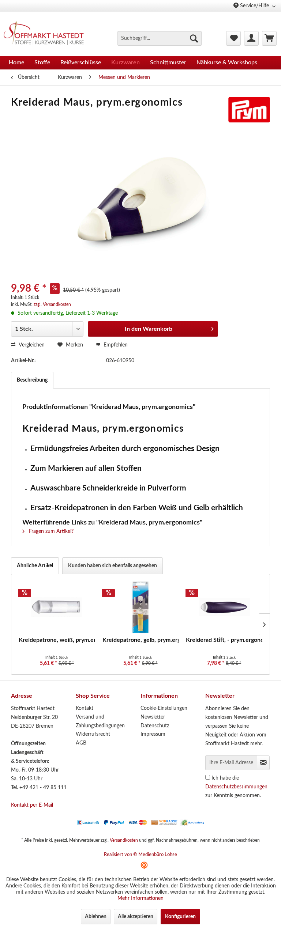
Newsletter (152, 717)
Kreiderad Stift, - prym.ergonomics (224, 640)
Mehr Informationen (140, 898)
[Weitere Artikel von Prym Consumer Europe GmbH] (249, 109)
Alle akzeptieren (135, 916)
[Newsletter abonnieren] (263, 762)
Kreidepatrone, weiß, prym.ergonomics (57, 640)
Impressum (152, 734)
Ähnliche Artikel (35, 565)
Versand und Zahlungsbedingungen (100, 721)
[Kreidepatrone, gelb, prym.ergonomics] (140, 607)
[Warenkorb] (269, 38)
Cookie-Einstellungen (163, 708)
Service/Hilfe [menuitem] (254, 5)
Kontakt (84, 708)
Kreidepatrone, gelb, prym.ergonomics (140, 640)
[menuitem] (159, 38)
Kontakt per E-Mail (32, 805)
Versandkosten (124, 840)
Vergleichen (31, 345)
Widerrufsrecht (93, 734)
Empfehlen (115, 345)
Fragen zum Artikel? (50, 531)
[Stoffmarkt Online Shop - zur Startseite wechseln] (47, 34)
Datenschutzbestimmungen (236, 786)
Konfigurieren (180, 916)
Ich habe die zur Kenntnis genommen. (236, 787)
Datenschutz (154, 725)
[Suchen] (194, 38)
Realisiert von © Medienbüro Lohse (140, 854)
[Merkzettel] (233, 38)
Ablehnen (95, 916)
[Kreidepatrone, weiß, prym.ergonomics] (57, 607)
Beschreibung (32, 380)
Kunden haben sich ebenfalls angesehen (112, 565)
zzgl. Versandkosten (52, 304)
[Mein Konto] (251, 38)
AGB (81, 743)
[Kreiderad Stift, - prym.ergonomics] (224, 607)
